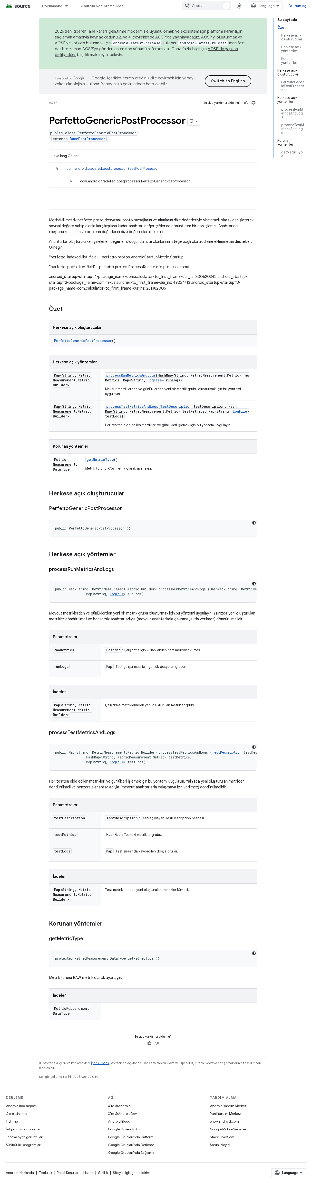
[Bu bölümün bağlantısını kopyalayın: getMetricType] (88, 939)
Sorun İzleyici (220, 1145)
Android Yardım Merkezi (228, 1106)
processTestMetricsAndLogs (132, 406)
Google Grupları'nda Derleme (131, 1145)
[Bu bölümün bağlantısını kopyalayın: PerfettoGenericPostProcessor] (127, 509)
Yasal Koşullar (67, 1173)
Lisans (88, 1173)
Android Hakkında (20, 1173)
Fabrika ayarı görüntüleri (24, 1137)
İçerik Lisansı (100, 1063)
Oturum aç (297, 6)
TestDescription (176, 406)
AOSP (53, 103)
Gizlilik (103, 1173)
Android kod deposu (21, 1106)
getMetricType (100, 459)
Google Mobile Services (228, 1129)
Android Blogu (119, 1121)
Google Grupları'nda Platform (131, 1137)
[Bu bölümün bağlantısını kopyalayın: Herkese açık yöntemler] (121, 555)
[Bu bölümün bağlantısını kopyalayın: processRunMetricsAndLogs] (119, 570)
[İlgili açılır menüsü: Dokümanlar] (68, 6)
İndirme (12, 1121)
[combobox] (206, 5)
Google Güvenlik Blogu (126, 1129)
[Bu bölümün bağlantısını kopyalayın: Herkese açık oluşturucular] (129, 494)
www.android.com (224, 1121)
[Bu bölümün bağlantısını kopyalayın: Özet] (67, 309)
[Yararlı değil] (253, 102)
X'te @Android (119, 1106)
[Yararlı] (246, 102)
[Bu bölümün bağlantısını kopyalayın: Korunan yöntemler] (107, 924)
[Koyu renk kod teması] (254, 523)
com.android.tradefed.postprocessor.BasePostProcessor (113, 168)
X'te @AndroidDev (122, 1113)
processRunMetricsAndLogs (131, 375)
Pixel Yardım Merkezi (226, 1113)
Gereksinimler (17, 1113)
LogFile (154, 380)
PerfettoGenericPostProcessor (83, 340)
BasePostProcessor (87, 138)
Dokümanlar (52, 6)
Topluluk (45, 1173)
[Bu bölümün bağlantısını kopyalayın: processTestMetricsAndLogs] (120, 733)
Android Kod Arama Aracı (102, 6)
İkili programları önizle (22, 1129)
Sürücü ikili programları (23, 1145)
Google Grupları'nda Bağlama (131, 1152)
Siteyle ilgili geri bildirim (131, 1173)
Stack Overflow (222, 1137)
